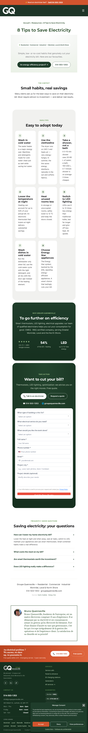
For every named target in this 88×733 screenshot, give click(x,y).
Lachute (6, 726)
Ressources (37, 23)
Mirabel (13, 726)
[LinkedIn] (11, 683)
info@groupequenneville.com (13, 699)
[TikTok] (16, 683)
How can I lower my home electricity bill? (44, 535)
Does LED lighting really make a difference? (44, 566)
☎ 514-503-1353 (31, 403)
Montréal (7, 723)
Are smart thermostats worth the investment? (44, 559)
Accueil (26, 23)
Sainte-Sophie (22, 726)
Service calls (49, 670)
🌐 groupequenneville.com (53, 403)
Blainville (20, 723)
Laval (38, 333)
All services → (50, 684)
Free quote (77, 654)
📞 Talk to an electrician (34, 396)
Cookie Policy (49, 729)
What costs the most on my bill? (44, 552)
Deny (59, 724)
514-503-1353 (61, 65)
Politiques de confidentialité (63, 729)
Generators (49, 681)
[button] (84, 705)
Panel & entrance (51, 674)
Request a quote (57, 396)
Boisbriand (28, 723)
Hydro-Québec (42, 595)
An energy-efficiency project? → (34, 65)
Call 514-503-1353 (55, 2)
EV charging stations (52, 677)
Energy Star (52, 595)
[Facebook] (6, 683)
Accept (41, 724)
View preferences (76, 724)
